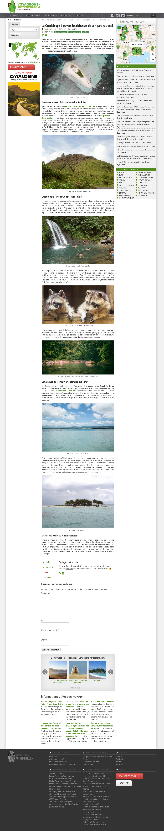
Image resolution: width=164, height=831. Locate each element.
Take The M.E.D (88, 812)
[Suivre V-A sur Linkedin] (122, 15)
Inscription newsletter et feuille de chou (97, 756)
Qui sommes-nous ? (56, 759)
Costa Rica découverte (146, 177)
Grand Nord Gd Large (126, 185)
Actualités (14, 15)
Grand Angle (142, 183)
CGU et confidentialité (91, 761)
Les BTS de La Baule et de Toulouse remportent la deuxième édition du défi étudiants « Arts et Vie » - (136, 157)
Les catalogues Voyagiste (127, 169)
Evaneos (121, 183)
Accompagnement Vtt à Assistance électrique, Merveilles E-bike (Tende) (62, 792)
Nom (43, 620)
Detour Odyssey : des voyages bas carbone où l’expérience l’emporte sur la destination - (135, 137)
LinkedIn (119, 756)
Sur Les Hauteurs (144, 190)
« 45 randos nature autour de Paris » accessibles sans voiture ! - (136, 151)
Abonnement (47, 577)
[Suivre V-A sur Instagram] (117, 15)
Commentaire (46, 593)
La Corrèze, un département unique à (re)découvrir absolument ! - (132, 95)
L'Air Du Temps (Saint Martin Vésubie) (62, 781)
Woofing (86, 788)
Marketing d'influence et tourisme (95, 822)
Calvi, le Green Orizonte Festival (94, 824)
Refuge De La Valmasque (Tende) (61, 778)
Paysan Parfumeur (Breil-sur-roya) (61, 776)
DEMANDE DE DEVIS (19, 67)
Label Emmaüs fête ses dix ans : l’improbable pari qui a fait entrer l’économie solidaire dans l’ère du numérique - (135, 124)
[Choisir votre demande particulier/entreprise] (32, 67)
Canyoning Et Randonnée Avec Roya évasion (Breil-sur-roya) (65, 787)
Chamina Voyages (144, 175)
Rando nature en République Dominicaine (97, 681)
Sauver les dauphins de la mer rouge (96, 806)
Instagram (119, 764)
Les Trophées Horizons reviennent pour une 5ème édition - (135, 131)
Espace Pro (53, 756)
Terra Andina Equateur (146, 193)
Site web (44, 639)
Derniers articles (48, 567)
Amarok (121, 175)
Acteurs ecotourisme (54, 19)
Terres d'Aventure (125, 195)
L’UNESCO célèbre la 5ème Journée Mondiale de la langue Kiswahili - (135, 116)
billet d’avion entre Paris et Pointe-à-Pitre (80, 106)
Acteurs (65, 15)
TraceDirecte (142, 195)
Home (43, 19)
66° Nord (122, 172)
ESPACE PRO (124, 783)
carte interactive (34, 62)
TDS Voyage (122, 193)
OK (153, 15)
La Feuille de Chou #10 (91, 804)
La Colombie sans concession (58, 681)
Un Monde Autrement (126, 198)
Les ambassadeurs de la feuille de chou (63, 764)
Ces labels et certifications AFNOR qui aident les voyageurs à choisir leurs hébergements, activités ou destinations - (136, 109)
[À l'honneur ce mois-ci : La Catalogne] (24, 93)
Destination (13, 24)
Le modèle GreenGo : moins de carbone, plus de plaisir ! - (134, 163)
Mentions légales (89, 764)
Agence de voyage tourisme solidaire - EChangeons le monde (96, 818)
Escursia (122, 180)
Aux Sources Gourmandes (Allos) (61, 801)
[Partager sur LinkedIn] (46, 35)
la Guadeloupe (69, 19)
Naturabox (142, 188)
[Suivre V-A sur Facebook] (112, 15)
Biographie (46, 562)
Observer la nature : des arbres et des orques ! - (136, 146)
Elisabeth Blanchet (51, 29)
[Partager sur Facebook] (43, 35)
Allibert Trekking (144, 172)
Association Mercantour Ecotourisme (96, 778)
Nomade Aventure (125, 190)
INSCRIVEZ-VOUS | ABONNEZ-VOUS (134, 21)
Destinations (50, 15)
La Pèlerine (123, 188)
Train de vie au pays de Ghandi (78, 681)
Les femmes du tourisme (92, 809)
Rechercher (15, 35)
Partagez (46, 572)
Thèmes (78, 15)
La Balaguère (142, 185)
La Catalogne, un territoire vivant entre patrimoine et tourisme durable (97, 774)
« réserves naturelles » (67, 390)
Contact (86, 759)
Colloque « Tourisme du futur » (94, 814)
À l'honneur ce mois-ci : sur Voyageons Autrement (134, 71)
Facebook (119, 759)
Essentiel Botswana (145, 180)
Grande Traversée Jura (91, 781)
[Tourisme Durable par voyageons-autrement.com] (24, 6)
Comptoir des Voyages (126, 177)
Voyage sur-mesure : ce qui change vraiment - (135, 76)
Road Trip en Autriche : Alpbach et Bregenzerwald (95, 792)
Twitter (118, 761)
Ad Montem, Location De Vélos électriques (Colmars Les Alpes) (64, 805)
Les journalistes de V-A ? (58, 761)
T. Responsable (31, 15)
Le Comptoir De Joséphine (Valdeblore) (63, 783)
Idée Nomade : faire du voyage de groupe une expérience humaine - (135, 102)
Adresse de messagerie (50, 630)
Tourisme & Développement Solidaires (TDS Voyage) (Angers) (63, 797)
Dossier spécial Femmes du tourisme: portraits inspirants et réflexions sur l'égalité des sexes (96, 799)
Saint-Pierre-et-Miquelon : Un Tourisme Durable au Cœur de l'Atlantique (97, 784)
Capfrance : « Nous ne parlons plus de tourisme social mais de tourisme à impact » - (136, 81)
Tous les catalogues (56, 773)
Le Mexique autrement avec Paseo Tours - (134, 143)
